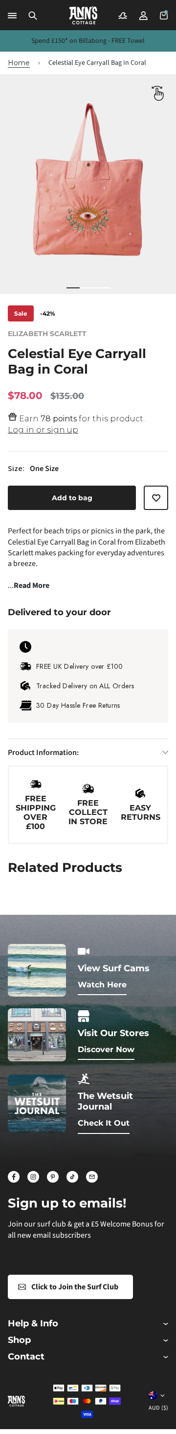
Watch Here (102, 984)
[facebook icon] (14, 1177)
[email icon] (92, 1177)
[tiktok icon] (72, 1177)
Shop (19, 1340)
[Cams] (122, 15)
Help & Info (33, 1324)
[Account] (143, 15)
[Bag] (163, 15)
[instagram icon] (33, 1177)
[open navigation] (12, 15)
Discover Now (106, 1049)
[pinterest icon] (53, 1177)
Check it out (104, 1123)
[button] (32, 15)
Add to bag (72, 497)
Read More (31, 585)
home (19, 62)
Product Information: (43, 752)
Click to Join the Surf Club (74, 1287)
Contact (26, 1357)
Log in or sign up (43, 429)
